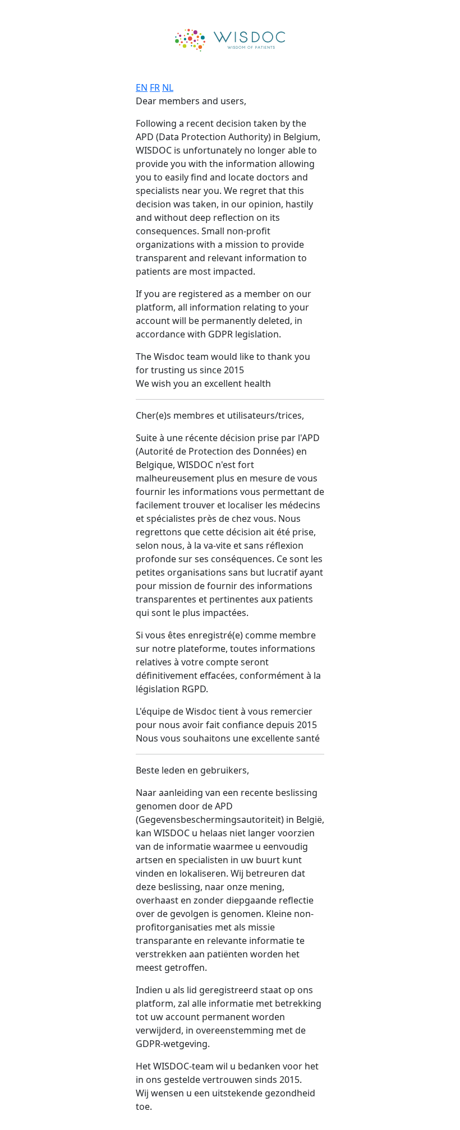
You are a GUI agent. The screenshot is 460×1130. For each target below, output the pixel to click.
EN (142, 87)
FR (155, 87)
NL (167, 87)
